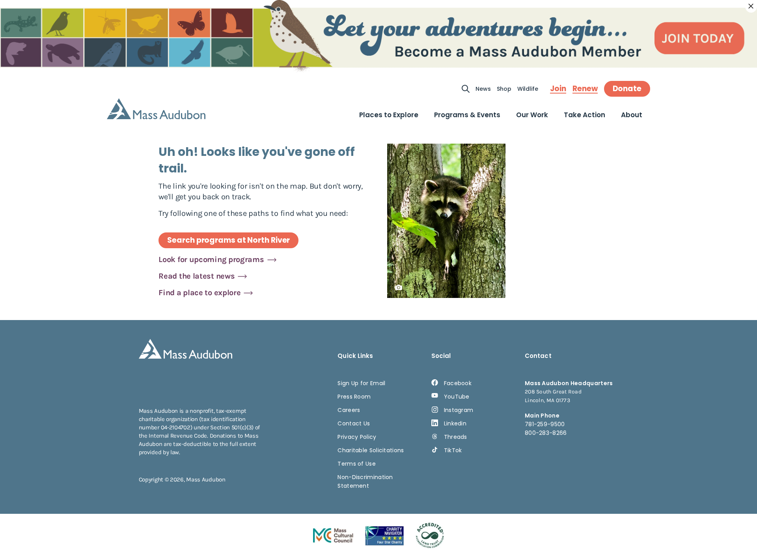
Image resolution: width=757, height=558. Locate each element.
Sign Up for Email (361, 383)
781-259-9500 (545, 424)
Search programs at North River (228, 240)
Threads (455, 437)
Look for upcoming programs (211, 259)
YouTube (457, 397)
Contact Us (353, 423)
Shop (504, 89)
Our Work (532, 115)
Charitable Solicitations (370, 450)
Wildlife (527, 89)
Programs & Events (467, 115)
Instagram (459, 410)
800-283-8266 (546, 433)
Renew (585, 89)
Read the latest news (196, 276)
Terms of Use (356, 464)
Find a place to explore (199, 292)
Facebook (458, 383)
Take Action (584, 115)
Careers (348, 410)
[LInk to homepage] (156, 108)
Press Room (354, 397)
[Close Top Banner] (751, 6)
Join (558, 89)
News (483, 89)
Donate (627, 88)
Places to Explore (388, 115)
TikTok (453, 450)
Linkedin (455, 423)
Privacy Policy (356, 437)
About (631, 115)
